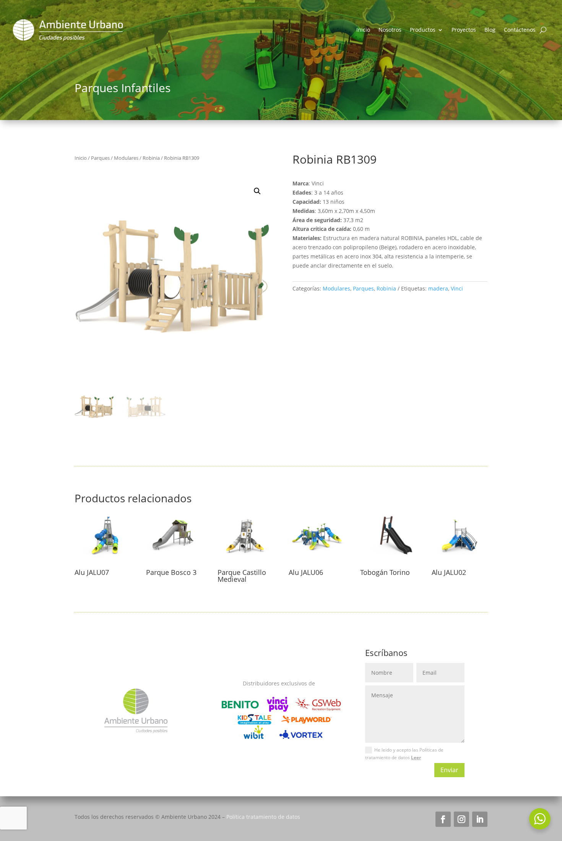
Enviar (449, 770)
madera (438, 288)
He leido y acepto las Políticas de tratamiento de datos (404, 754)
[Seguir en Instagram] (461, 819)
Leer (416, 757)
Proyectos (464, 29)
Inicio (363, 29)
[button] (257, 191)
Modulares (126, 157)
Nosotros (389, 29)
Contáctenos (520, 29)
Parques (100, 157)
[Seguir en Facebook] (443, 819)
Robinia (151, 157)
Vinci (457, 288)
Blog (489, 29)
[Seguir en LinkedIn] (479, 819)
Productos (422, 29)
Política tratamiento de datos (263, 816)
